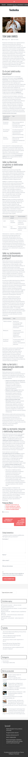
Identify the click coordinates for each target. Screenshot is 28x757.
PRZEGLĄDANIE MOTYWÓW (13, 506)
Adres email (5, 560)
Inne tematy (6, 512)
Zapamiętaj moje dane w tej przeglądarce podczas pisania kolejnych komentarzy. (13, 574)
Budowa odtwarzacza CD (12, 735)
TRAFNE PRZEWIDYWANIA (12, 509)
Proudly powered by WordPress (12, 752)
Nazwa (4, 554)
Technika (14, 10)
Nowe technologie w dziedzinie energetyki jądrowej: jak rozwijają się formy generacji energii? (14, 741)
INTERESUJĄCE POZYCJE (12, 504)
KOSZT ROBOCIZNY (11, 737)
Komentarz (5, 539)
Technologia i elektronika (9, 662)
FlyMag (10, 754)
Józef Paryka (15, 39)
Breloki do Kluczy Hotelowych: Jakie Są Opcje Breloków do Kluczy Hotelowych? (17, 693)
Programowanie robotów (12, 732)
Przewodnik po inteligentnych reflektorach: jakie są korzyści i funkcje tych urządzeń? (15, 685)
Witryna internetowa (7, 566)
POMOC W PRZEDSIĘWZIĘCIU (13, 508)
